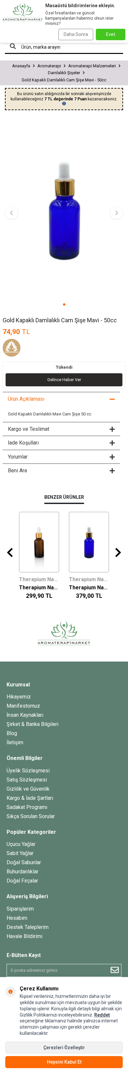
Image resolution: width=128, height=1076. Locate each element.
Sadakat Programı (27, 807)
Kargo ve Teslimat (28, 429)
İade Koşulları (23, 443)
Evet (110, 34)
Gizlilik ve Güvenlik (28, 789)
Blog (12, 733)
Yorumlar (18, 457)
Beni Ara (17, 470)
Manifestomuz (23, 706)
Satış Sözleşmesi (27, 780)
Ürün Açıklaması (26, 399)
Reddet (102, 1014)
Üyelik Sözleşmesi (28, 770)
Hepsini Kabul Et (64, 1062)
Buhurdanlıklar (22, 871)
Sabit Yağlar (20, 853)
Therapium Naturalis (39, 579)
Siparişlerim (20, 909)
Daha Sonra (76, 34)
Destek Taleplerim (28, 927)
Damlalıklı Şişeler (64, 72)
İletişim (15, 742)
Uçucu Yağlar (21, 844)
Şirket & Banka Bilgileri (32, 724)
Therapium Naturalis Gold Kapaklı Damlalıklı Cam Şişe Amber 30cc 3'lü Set (39, 587)
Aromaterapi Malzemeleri (92, 65)
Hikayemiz (19, 697)
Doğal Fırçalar (22, 881)
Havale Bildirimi (24, 936)
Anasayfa (21, 65)
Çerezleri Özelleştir (64, 1047)
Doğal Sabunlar (24, 862)
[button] (64, 304)
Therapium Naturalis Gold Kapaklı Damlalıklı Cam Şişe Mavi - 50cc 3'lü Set (89, 587)
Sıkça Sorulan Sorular (31, 816)
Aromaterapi (49, 65)
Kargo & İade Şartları (30, 798)
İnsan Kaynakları (25, 715)
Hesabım (17, 918)
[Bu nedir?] (64, 104)
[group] (64, 209)
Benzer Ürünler (64, 497)
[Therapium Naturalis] (19, 349)
